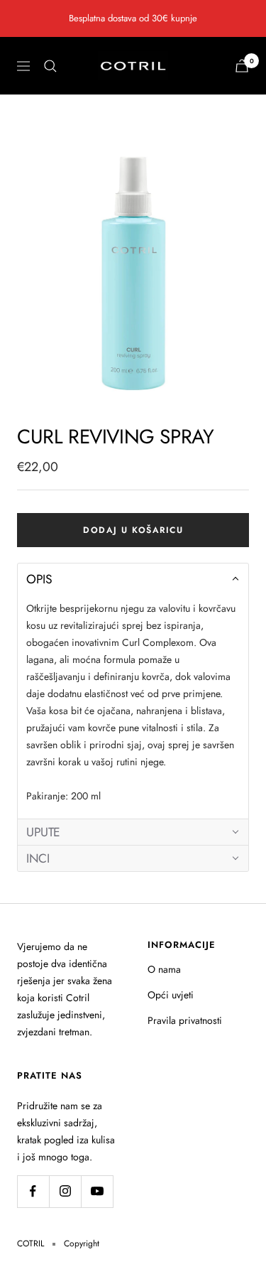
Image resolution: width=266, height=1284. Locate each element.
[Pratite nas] (33, 1191)
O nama (164, 969)
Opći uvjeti (171, 995)
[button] (133, 579)
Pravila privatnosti (185, 1020)
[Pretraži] (50, 66)
